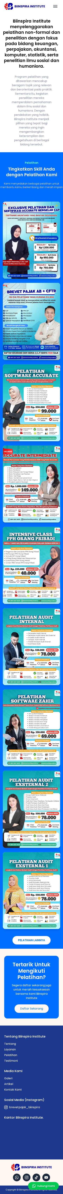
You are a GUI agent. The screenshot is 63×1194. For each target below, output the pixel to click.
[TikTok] (36, 1177)
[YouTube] (46, 1177)
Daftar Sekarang (31, 1009)
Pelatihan (10, 1055)
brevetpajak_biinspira (24, 1107)
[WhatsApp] (17, 1177)
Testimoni (11, 1061)
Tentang (10, 1044)
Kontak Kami (13, 1090)
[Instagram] (26, 1177)
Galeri (8, 1078)
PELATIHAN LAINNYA (31, 940)
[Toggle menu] (55, 6)
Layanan (10, 1049)
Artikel (8, 1084)
